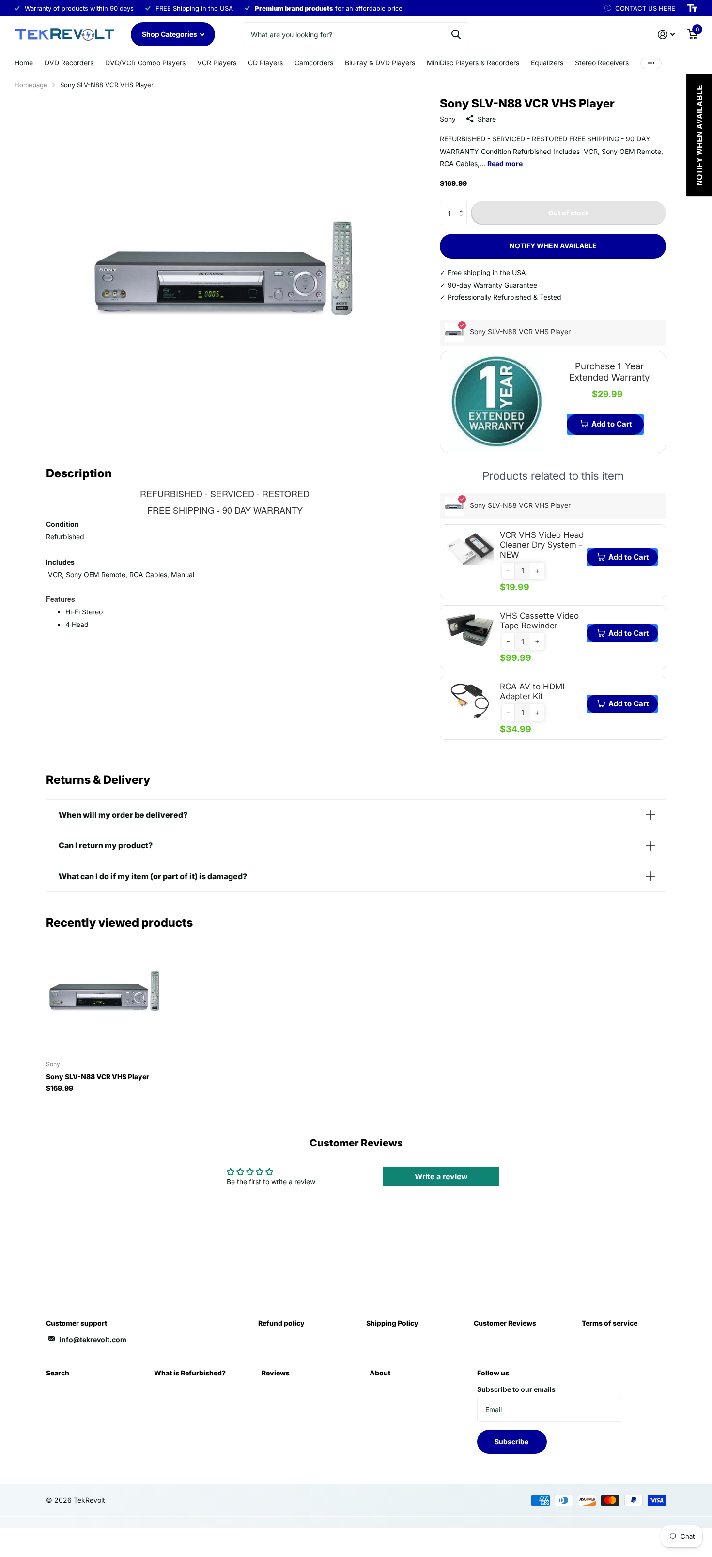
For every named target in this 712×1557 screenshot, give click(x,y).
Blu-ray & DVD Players (380, 63)
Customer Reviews (505, 1323)
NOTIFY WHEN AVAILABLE (553, 246)
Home (24, 63)
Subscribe (512, 1441)
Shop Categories (170, 34)
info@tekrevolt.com (93, 1339)
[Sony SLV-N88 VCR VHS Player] (105, 994)
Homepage (31, 85)
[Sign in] (666, 35)
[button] (463, 204)
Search (57, 1373)
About (380, 1373)
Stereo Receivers (602, 63)
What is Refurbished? (190, 1373)
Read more (505, 163)
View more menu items (651, 63)
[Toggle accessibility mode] (692, 8)
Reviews (276, 1373)
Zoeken (456, 34)
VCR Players (216, 63)
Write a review (441, 1176)
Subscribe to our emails (516, 1389)
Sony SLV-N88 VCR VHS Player (97, 1076)
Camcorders (313, 63)
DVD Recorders (69, 63)
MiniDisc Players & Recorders (473, 63)
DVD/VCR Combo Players (145, 63)
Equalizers (547, 63)
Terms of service (609, 1323)
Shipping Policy (392, 1323)
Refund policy (281, 1323)
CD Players (265, 63)
